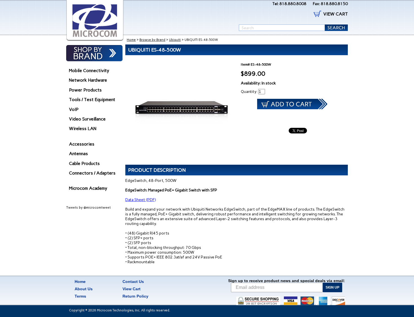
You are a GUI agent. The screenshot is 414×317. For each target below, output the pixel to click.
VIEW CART (335, 14)
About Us (84, 289)
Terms (80, 296)
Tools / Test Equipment (92, 99)
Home (131, 40)
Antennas (78, 153)
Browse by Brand (152, 40)
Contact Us (133, 281)
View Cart (132, 289)
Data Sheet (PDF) (140, 199)
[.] (95, 20)
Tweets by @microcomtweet (88, 207)
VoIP (74, 109)
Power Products (85, 90)
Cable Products (84, 163)
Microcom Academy (88, 188)
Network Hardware (88, 80)
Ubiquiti (175, 40)
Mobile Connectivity (89, 70)
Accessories (81, 144)
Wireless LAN (82, 128)
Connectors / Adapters (92, 173)
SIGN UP (332, 287)
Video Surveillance (87, 119)
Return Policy (135, 296)
